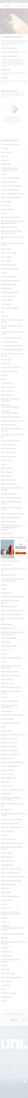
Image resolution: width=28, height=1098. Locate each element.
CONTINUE (20, 553)
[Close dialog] (26, 540)
